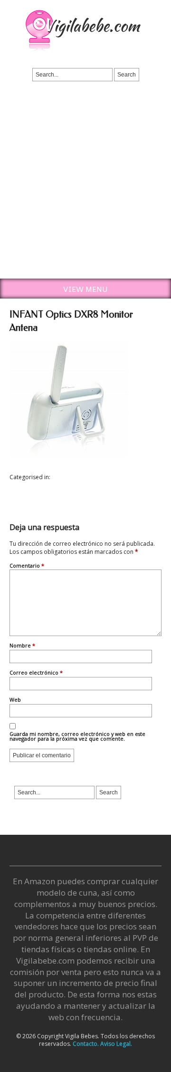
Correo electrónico (36, 673)
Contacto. (86, 1044)
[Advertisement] (85, 188)
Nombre (22, 646)
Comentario (27, 566)
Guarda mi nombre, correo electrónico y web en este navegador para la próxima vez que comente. (77, 737)
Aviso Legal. (116, 1044)
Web (15, 700)
